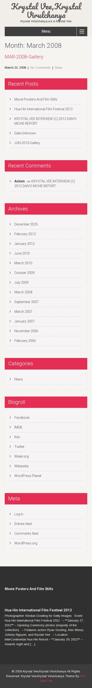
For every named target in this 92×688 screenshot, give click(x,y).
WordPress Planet (27, 476)
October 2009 (24, 273)
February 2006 (25, 341)
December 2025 (26, 224)
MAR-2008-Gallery (24, 57)
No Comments (40, 67)
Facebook (21, 417)
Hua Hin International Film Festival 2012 (43, 109)
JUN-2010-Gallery (27, 143)
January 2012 (24, 244)
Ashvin (19, 181)
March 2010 (23, 263)
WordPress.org (25, 543)
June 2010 (22, 253)
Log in (18, 514)
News (59, 67)
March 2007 (23, 311)
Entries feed (23, 524)
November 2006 (26, 331)
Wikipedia (21, 466)
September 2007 (26, 302)
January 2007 (24, 321)
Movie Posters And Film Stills (35, 99)
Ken (17, 437)
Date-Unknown (25, 133)
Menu (46, 31)
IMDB (18, 427)
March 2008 (23, 292)
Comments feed (26, 533)
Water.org (21, 456)
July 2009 (21, 282)
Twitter (19, 447)
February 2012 (25, 234)
